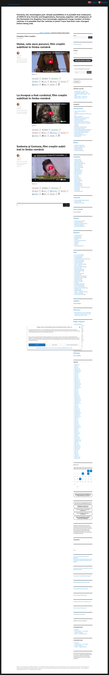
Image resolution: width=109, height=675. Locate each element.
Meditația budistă (77, 147)
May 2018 (76, 442)
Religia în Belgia (77, 324)
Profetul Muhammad (78, 285)
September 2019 (77, 439)
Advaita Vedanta (77, 235)
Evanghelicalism (77, 170)
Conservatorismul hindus (79, 240)
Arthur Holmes (77, 222)
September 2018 (77, 441)
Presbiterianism (77, 184)
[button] (79, 327)
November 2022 (77, 413)
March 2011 (76, 454)
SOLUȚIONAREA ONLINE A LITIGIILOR (83, 514)
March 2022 (76, 424)
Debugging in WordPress (14, 4)
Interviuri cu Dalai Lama (79, 146)
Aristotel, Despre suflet (79, 221)
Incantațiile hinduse (78, 245)
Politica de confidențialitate (83, 503)
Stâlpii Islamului (77, 290)
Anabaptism (76, 160)
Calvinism (76, 168)
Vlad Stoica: (76, 310)
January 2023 (77, 410)
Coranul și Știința (77, 261)
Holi (75, 244)
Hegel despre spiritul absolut (80, 223)
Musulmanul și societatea (79, 276)
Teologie (76, 189)
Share (74, 550)
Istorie (75, 175)
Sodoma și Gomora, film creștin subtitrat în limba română (41, 148)
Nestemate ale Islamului (79, 277)
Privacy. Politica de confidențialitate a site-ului (63, 347)
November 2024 (77, 384)
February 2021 (77, 433)
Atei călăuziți (77, 257)
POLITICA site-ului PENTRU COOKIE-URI (83, 510)
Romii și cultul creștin (78, 128)
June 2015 (76, 450)
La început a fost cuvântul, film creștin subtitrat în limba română (42, 97)
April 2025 (76, 378)
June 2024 (76, 391)
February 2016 (77, 447)
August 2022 (76, 417)
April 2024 (76, 393)
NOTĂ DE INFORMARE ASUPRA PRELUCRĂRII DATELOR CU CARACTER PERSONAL (83, 517)
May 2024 (76, 392)
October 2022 (77, 414)
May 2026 (76, 367)
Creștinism (47, 32)
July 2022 (76, 418)
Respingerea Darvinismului (79, 287)
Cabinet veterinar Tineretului (79, 614)
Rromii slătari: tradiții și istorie (80, 132)
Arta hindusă (77, 236)
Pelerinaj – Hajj (77, 281)
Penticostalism (77, 183)
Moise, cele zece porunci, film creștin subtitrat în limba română (41, 45)
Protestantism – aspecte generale (81, 187)
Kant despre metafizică (79, 226)
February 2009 (77, 457)
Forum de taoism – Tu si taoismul (81, 631)
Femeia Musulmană (78, 273)
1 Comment (19, 166)
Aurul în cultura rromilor (79, 111)
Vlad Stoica (19, 55)
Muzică (75, 125)
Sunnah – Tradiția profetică (80, 291)
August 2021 (76, 428)
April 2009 (76, 455)
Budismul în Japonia (78, 145)
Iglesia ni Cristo (77, 172)
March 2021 (76, 432)
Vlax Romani (77, 136)
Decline (54, 344)
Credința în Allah (77, 262)
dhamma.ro (76, 629)
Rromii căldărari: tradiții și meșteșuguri (82, 129)
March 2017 (76, 443)
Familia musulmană (78, 270)
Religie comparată (78, 321)
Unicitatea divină (77, 293)
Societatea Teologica (78, 632)
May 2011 (76, 453)
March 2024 (76, 395)
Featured (76, 272)
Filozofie (76, 218)
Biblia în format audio (78, 163)
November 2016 (77, 446)
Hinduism (76, 232)
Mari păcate (76, 274)
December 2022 (77, 412)
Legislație (76, 301)
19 (80, 478)
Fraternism (76, 197)
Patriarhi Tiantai (77, 149)
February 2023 (77, 409)
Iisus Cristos (76, 174)
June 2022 (76, 420)
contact (77, 81)
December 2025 (77, 370)
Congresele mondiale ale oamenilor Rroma (82, 113)
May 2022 (76, 421)
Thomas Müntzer (77, 191)
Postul (75, 282)
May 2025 (76, 376)
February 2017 (77, 445)
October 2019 (77, 438)
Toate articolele (78, 209)
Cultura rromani (77, 116)
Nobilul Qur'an (77, 278)
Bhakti (75, 239)
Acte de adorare (77, 256)
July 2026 (76, 366)
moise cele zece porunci (22, 62)
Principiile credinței (78, 283)
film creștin (19, 60)
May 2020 (76, 434)
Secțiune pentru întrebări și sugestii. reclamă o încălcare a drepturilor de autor (83, 495)
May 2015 (76, 451)
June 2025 (76, 375)
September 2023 (77, 403)
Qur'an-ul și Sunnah (78, 286)
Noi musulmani (77, 280)
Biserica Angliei (77, 164)
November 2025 (77, 371)
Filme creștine (24, 59)
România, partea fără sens (79, 315)
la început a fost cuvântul (22, 113)
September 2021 (77, 426)
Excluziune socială (78, 120)
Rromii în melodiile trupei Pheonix (81, 131)
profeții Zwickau (77, 186)
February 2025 (77, 380)
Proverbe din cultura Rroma (79, 127)
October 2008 (77, 458)
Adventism (76, 159)
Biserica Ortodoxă (78, 167)
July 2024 (76, 389)
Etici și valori (77, 268)
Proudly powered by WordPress (35, 669)
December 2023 (77, 399)
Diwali (75, 243)
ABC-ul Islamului (77, 254)
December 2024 (77, 383)
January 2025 (77, 381)
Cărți (75, 112)
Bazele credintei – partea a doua (80, 96)
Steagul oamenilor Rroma (79, 134)
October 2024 (77, 385)
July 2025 (76, 374)
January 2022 (77, 425)
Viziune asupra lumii (78, 294)
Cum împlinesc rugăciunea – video (81, 92)
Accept (37, 344)
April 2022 (76, 422)
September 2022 (77, 416)
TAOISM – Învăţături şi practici (80, 633)
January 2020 (77, 437)
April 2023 (76, 407)
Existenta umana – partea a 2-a (80, 97)
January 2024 (77, 397)
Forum (75, 53)
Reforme (76, 188)
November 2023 (77, 400)
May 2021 (76, 429)
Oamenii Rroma (78, 108)
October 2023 (77, 401)
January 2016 (77, 449)
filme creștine (24, 60)
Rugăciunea (76, 289)
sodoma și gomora (20, 164)
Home (41, 32)
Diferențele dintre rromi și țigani (80, 117)
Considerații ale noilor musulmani (81, 258)
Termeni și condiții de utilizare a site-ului (83, 506)
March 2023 (76, 408)
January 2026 (77, 368)
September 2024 (77, 387)
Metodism (76, 182)
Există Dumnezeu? (78, 269)
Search (74, 35)
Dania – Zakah (77, 265)
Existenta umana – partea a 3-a (80, 91)
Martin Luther (77, 180)
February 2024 (77, 396)
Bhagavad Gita (77, 238)
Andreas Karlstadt (78, 162)
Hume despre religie (78, 225)
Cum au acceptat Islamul (79, 264)
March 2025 (76, 379)
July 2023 (76, 404)
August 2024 (76, 388)
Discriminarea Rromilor (79, 119)
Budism (75, 142)
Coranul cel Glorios (78, 260)
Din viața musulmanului (79, 266)
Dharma (76, 241)
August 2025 (76, 372)
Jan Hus (76, 176)
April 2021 (76, 430)
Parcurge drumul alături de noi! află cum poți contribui (83, 60)
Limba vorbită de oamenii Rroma (80, 121)
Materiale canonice (78, 202)
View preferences (72, 344)
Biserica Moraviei (77, 166)
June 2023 (76, 405)
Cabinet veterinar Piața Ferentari (79, 608)
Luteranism (76, 179)
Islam (75, 252)
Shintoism (76, 353)
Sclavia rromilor (77, 133)
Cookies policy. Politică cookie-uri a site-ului (44, 347)
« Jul (77, 486)
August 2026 (77, 364)
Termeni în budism (78, 150)
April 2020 (76, 436)
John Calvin (76, 178)
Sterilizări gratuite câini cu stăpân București (82, 601)
